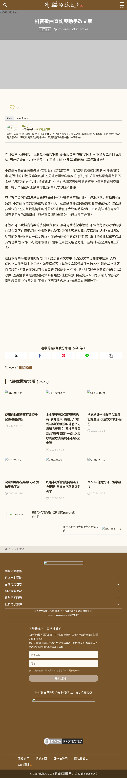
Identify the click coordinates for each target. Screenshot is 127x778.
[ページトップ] (120, 771)
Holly (25, 126)
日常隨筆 (45, 29)
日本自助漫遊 (62, 578)
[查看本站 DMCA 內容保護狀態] (63, 743)
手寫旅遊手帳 (13, 571)
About (9, 118)
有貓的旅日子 (43, 129)
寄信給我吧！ (61, 678)
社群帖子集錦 (62, 604)
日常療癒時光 (62, 598)
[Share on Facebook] (40, 355)
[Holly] (12, 128)
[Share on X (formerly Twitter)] (16, 355)
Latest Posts (22, 118)
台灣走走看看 (62, 584)
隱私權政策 (74, 671)
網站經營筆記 (62, 591)
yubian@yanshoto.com (56, 615)
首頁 (10, 549)
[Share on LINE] (87, 355)
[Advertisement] (63, 64)
